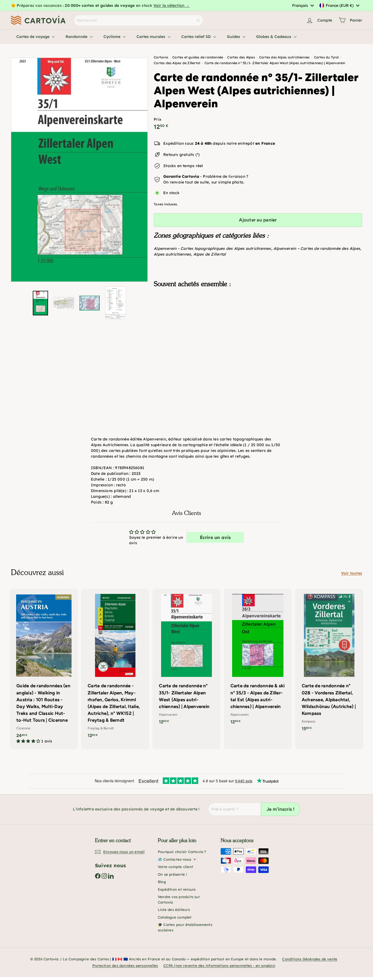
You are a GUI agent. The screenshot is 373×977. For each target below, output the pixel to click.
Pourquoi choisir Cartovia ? (182, 851)
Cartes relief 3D (196, 36)
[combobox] (302, 5)
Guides (234, 36)
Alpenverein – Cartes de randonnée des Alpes (316, 248)
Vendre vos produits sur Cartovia (179, 899)
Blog (162, 882)
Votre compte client (175, 867)
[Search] (198, 20)
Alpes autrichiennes (172, 254)
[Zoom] (79, 170)
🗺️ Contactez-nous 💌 (177, 859)
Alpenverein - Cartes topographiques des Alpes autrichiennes (212, 248)
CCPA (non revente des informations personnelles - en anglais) (219, 965)
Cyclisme (112, 36)
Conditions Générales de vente (309, 959)
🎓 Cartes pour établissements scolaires (185, 927)
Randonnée (77, 36)
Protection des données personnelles (125, 965)
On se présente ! (172, 874)
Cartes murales (151, 36)
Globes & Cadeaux (274, 36)
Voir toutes (351, 573)
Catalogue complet (175, 917)
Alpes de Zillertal (209, 254)
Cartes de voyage (33, 36)
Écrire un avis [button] (215, 537)
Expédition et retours (177, 889)
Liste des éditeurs (174, 909)
